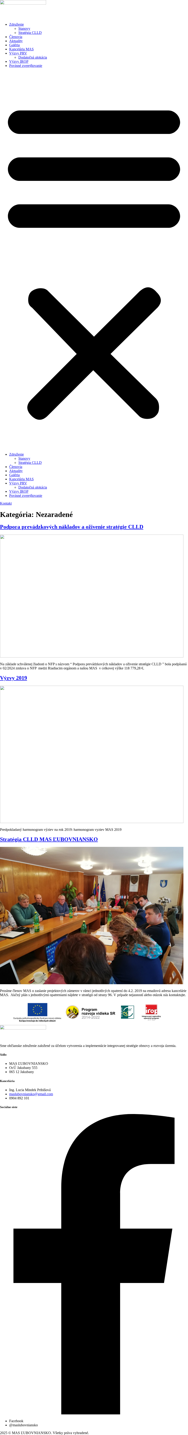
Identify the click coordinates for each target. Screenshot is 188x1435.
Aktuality (16, 41)
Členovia (15, 37)
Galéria (14, 45)
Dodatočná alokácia (32, 57)
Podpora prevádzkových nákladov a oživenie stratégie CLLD (71, 527)
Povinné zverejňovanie (25, 66)
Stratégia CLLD (30, 33)
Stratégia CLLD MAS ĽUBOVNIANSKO (49, 839)
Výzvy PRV (18, 53)
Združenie (16, 24)
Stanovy (24, 28)
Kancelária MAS (21, 49)
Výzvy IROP (18, 61)
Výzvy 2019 (13, 678)
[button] (94, 260)
